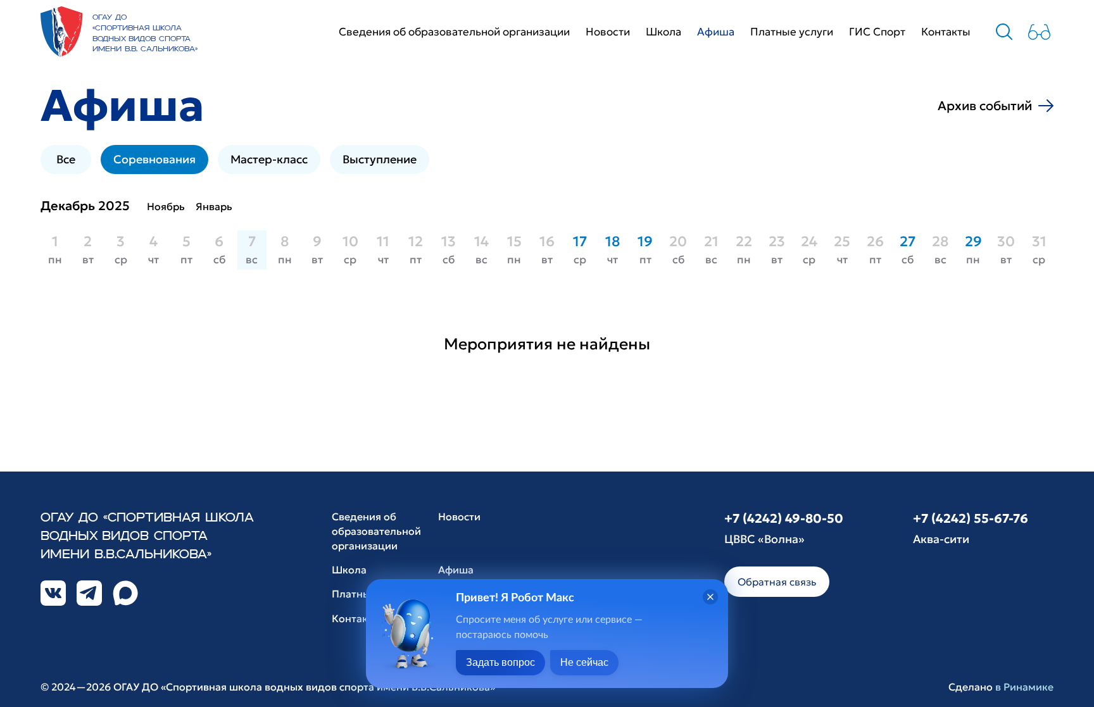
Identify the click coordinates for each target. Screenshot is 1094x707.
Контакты (946, 32)
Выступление (380, 159)
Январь (214, 206)
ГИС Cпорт (877, 32)
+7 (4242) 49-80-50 (783, 518)
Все (65, 159)
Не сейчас (584, 662)
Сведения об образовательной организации (454, 32)
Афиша (715, 32)
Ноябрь (166, 206)
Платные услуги (791, 32)
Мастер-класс (269, 159)
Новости (608, 32)
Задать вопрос (500, 662)
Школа (663, 32)
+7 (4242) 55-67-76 (970, 518)
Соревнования (154, 159)
